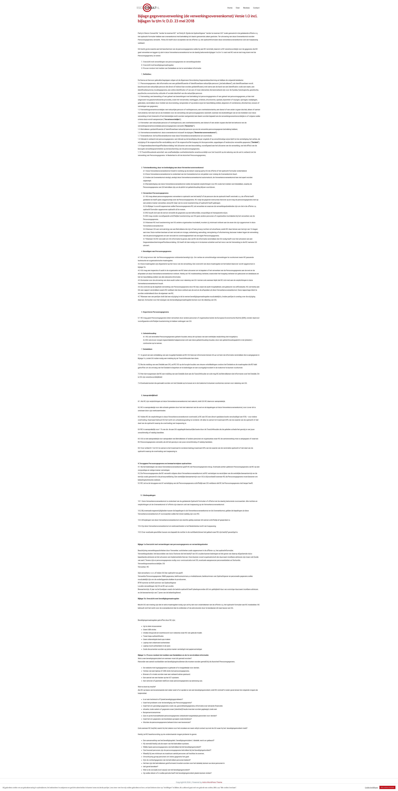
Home (229, 8)
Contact (256, 8)
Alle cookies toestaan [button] (387, 787)
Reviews (246, 8)
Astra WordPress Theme (212, 782)
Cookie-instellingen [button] (371, 787)
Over (238, 8)
